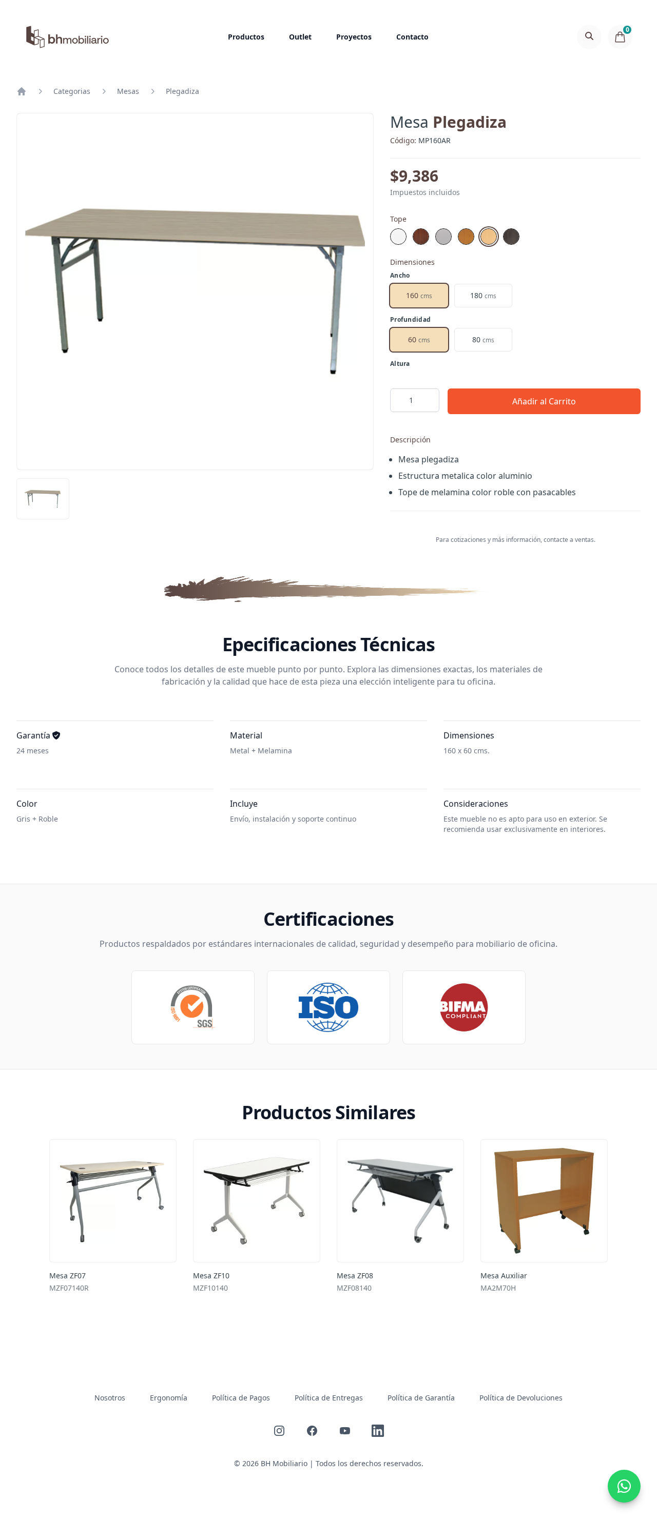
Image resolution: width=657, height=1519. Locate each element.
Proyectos (354, 37)
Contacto (412, 37)
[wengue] (511, 236)
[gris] (443, 236)
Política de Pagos (241, 1398)
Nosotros (109, 1398)
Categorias (71, 91)
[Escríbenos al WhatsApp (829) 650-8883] (624, 1486)
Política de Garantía (421, 1398)
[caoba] (421, 236)
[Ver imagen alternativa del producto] (42, 498)
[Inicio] (21, 91)
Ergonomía (168, 1398)
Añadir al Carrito (544, 401)
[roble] (488, 236)
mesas (128, 91)
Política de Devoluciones (521, 1398)
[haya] (466, 236)
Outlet (300, 37)
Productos (246, 37)
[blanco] (398, 236)
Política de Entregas (329, 1398)
